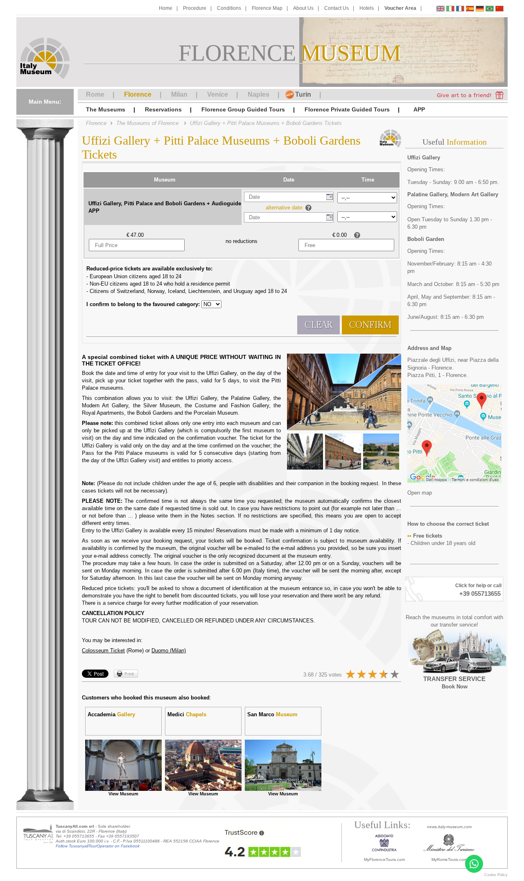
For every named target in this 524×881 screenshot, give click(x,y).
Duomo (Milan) (168, 650)
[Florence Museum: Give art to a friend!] (470, 94)
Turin (303, 94)
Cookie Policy (496, 875)
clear (318, 325)
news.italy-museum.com (449, 826)
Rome (95, 94)
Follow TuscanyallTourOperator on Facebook (98, 846)
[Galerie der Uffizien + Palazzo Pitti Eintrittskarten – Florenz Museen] (480, 10)
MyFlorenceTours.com (384, 859)
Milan (179, 94)
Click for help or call (478, 585)
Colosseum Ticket (103, 650)
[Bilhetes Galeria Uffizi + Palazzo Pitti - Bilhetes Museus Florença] (490, 10)
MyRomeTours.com (449, 859)
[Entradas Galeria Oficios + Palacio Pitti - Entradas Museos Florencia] (470, 10)
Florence (137, 94)
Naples (258, 94)
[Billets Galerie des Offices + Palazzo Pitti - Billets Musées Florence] (460, 10)
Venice (217, 94)
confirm (370, 325)
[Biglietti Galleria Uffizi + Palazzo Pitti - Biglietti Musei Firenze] (450, 10)
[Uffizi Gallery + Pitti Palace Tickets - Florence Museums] (440, 10)
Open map (419, 493)
